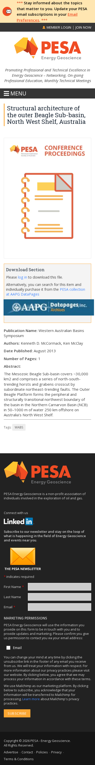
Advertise (11, 752)
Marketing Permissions (25, 618)
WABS (19, 427)
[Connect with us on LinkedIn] (19, 521)
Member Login (58, 27)
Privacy (56, 752)
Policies (42, 752)
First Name (14, 586)
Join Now (83, 27)
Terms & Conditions (19, 759)
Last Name (12, 597)
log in (22, 277)
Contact (27, 752)
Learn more (31, 699)
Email (9, 607)
